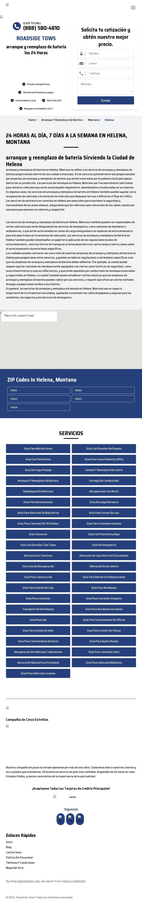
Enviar (106, 100)
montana (93, 120)
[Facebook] (80, 819)
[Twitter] (70, 819)
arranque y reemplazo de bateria (61, 120)
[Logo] (37, 7)
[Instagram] (61, 819)
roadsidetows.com (28, 881)
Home (32, 120)
